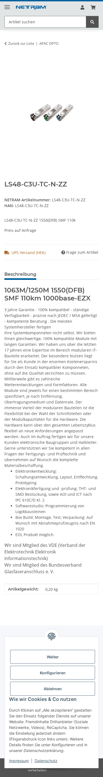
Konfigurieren (53, 672)
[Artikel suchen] (92, 22)
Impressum (19, 760)
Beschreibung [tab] (20, 274)
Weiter (53, 657)
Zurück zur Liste (21, 43)
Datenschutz (46, 760)
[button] (82, 7)
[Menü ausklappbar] (7, 4)
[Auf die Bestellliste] (8, 61)
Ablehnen (53, 688)
